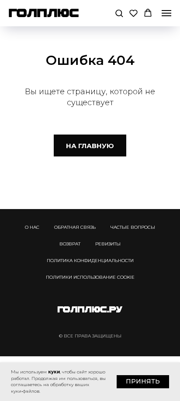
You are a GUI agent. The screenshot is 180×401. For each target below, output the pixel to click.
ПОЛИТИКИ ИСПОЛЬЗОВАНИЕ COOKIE (90, 277)
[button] (119, 13)
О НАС (32, 227)
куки (54, 372)
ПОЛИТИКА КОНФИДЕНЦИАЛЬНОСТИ (90, 260)
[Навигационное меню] (166, 13)
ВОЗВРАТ (69, 244)
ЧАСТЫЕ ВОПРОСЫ (133, 227)
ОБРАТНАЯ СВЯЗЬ (75, 227)
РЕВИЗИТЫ (108, 244)
